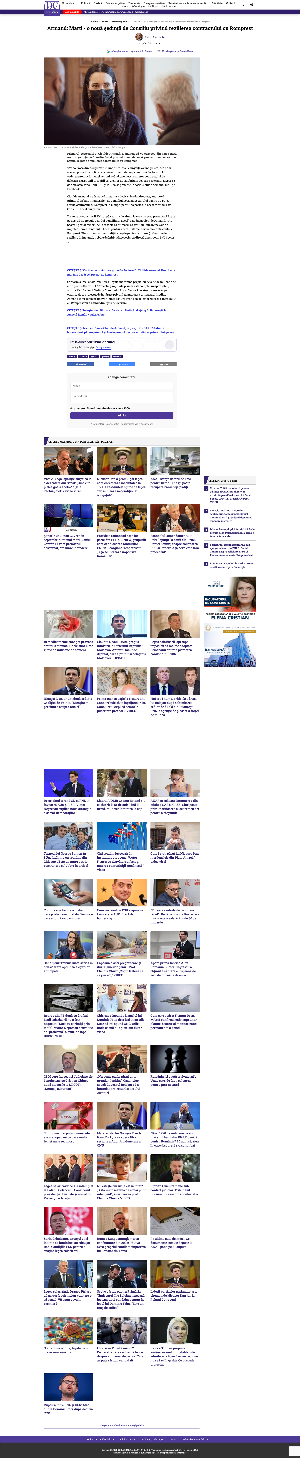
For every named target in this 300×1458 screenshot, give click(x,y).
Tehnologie (138, 6)
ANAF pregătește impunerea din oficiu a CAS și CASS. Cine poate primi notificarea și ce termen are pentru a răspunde (175, 807)
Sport (124, 6)
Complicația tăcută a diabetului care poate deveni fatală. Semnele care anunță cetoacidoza (68, 914)
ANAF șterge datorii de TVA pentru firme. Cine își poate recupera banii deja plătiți (170, 483)
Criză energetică (115, 3)
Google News (103, 347)
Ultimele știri (69, 3)
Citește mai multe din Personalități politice (122, 1425)
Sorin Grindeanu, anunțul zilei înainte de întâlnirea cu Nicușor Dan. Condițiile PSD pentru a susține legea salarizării (67, 1245)
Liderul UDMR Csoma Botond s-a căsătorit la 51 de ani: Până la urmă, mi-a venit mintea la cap (121, 805)
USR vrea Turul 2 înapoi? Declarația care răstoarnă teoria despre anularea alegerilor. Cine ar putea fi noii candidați (120, 1354)
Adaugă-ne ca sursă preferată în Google (131, 51)
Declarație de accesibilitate (195, 1439)
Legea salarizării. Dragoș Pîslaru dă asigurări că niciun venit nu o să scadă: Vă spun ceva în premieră (68, 1297)
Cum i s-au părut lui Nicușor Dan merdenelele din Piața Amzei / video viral (174, 857)
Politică (85, 3)
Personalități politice (120, 21)
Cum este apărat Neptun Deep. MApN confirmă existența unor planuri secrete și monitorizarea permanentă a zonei (174, 1021)
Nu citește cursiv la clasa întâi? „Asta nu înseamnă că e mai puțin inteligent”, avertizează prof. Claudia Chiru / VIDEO (122, 1192)
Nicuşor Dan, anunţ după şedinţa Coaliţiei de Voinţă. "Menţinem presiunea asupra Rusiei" (68, 703)
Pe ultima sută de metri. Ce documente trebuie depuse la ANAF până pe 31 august (171, 1243)
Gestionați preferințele (152, 1439)
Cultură (230, 3)
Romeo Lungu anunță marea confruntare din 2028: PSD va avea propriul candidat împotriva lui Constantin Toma (121, 1245)
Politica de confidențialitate (100, 1439)
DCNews (52, 8)
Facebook (83, 364)
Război (98, 3)
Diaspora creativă (154, 3)
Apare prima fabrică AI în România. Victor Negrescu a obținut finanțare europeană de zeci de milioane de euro (173, 969)
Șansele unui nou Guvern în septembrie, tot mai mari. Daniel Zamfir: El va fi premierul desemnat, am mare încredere (67, 542)
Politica (104, 21)
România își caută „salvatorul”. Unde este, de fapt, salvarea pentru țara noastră (173, 1080)
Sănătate (217, 3)
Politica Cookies (128, 1439)
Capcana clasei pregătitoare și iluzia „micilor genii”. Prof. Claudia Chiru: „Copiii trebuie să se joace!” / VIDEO (120, 969)
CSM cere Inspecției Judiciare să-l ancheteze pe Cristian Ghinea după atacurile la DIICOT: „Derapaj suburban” (68, 1082)
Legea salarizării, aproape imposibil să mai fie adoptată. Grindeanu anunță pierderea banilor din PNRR (171, 648)
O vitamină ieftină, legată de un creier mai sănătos (67, 1350)
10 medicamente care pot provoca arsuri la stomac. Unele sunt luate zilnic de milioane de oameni (68, 646)
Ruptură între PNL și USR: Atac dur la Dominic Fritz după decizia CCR (68, 1409)
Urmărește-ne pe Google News (177, 51)
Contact (173, 1439)
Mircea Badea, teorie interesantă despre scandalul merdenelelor (116, 11)
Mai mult (169, 6)
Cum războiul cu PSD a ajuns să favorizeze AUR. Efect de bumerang (120, 914)
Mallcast (153, 6)
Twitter (124, 364)
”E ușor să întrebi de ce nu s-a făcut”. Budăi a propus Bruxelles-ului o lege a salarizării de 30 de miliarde (174, 916)
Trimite (122, 415)
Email (166, 364)
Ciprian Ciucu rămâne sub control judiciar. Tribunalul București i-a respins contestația (174, 1190)
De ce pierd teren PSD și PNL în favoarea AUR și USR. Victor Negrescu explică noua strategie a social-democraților (67, 807)
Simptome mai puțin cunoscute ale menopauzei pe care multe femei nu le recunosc (67, 1137)
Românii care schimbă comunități (188, 3)
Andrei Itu (158, 37)
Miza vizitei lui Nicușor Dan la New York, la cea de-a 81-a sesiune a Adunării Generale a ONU (119, 1139)
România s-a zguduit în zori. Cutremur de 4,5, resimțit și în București (232, 565)
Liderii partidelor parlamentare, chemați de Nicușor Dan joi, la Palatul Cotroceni (173, 1295)
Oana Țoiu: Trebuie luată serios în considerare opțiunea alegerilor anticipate (68, 967)
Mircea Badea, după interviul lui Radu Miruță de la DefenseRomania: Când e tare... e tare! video (232, 532)
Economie (134, 3)
